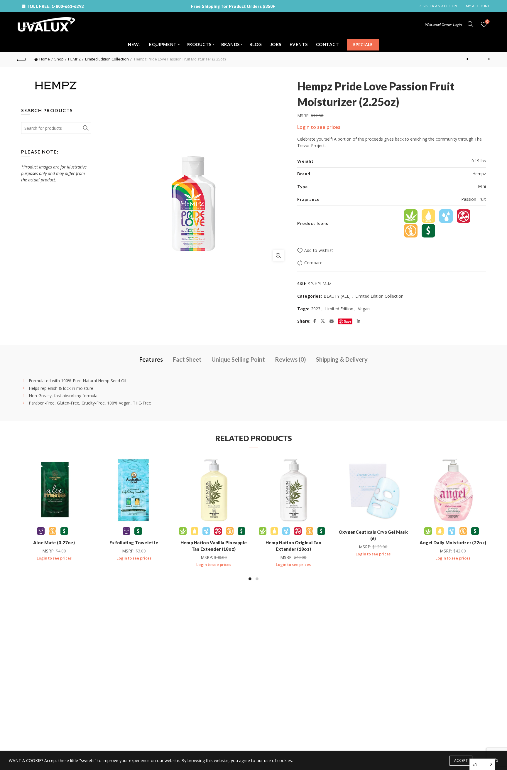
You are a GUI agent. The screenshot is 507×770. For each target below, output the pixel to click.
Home (44, 59)
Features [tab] (151, 359)
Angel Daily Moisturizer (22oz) (453, 542)
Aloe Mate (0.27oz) (54, 542)
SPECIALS (362, 44)
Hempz (479, 173)
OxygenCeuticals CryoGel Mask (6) (373, 535)
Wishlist (487, 21)
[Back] (21, 59)
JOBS (275, 44)
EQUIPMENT (163, 44)
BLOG (255, 44)
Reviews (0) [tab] (290, 359)
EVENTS (299, 44)
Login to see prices (318, 127)
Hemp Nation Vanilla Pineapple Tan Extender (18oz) (213, 546)
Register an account (439, 6)
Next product (485, 59)
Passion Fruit (473, 199)
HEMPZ (74, 59)
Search (85, 128)
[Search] (470, 24)
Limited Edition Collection (107, 59)
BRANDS (230, 44)
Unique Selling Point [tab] (238, 359)
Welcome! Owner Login (443, 24)
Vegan (364, 308)
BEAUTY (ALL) (337, 296)
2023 (315, 308)
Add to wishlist (318, 250)
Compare (313, 262)
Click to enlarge (278, 255)
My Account (478, 6)
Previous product (471, 59)
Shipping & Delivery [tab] (342, 359)
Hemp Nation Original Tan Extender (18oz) (293, 546)
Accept (461, 760)
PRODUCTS (199, 44)
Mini (482, 186)
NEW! (134, 44)
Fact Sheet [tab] (187, 359)
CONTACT (327, 44)
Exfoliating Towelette (133, 542)
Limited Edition (339, 308)
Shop (59, 59)
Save (347, 321)
